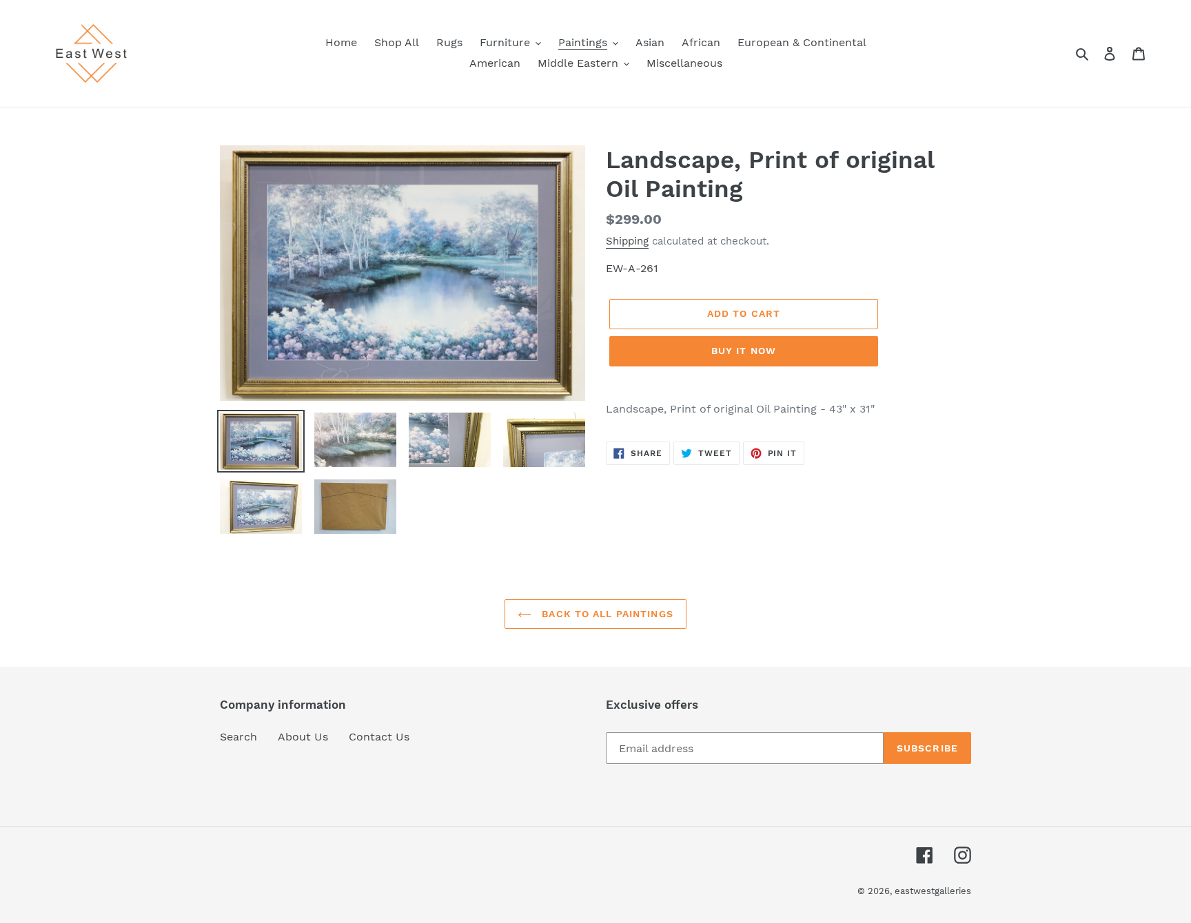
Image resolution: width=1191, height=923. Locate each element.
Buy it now (743, 350)
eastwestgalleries (933, 891)
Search (238, 736)
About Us (303, 736)
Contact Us (379, 736)
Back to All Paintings (605, 613)
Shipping (627, 241)
